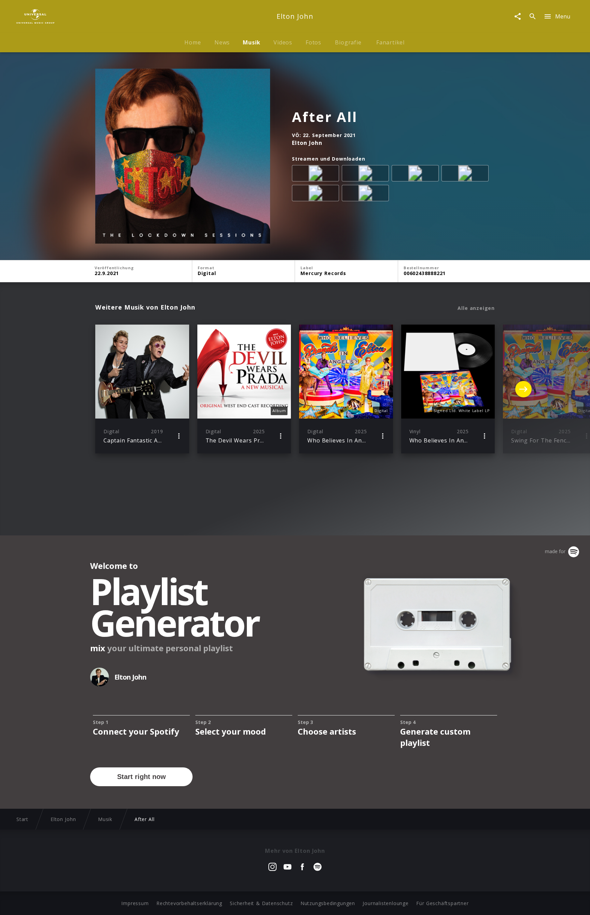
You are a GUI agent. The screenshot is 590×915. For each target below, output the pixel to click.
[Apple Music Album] (317, 174)
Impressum (135, 903)
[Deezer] (466, 174)
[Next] (523, 389)
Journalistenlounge (385, 903)
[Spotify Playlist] (367, 194)
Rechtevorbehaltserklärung (189, 903)
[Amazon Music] (367, 174)
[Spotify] (416, 174)
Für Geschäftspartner (442, 903)
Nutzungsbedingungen (327, 903)
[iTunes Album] (317, 194)
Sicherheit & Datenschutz (261, 903)
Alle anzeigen (476, 308)
